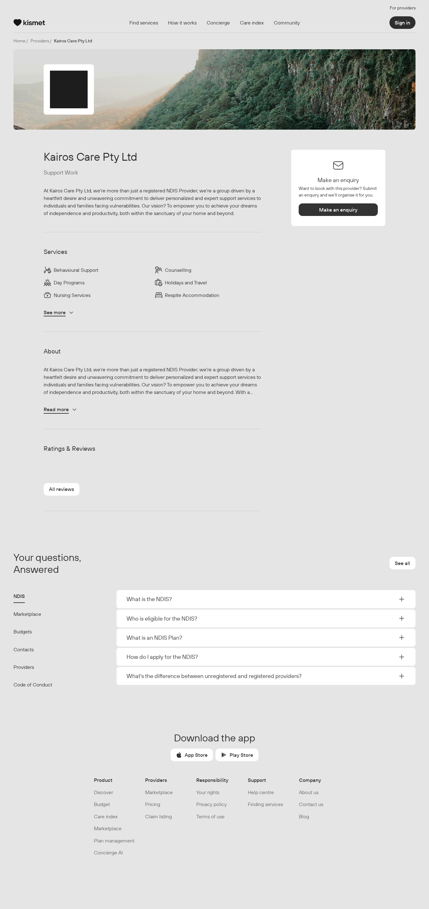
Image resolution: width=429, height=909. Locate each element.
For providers (402, 8)
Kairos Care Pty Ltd (73, 41)
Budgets (23, 631)
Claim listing (158, 816)
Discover (103, 792)
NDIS (19, 596)
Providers (24, 667)
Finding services (265, 804)
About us (308, 792)
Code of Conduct (33, 684)
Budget (102, 804)
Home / (21, 41)
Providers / (41, 41)
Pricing (152, 804)
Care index (106, 816)
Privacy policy (211, 804)
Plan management (114, 840)
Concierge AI (108, 852)
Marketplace (27, 614)
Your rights (207, 792)
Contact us (311, 804)
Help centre (261, 792)
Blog (304, 816)
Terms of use (210, 816)
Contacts (24, 649)
